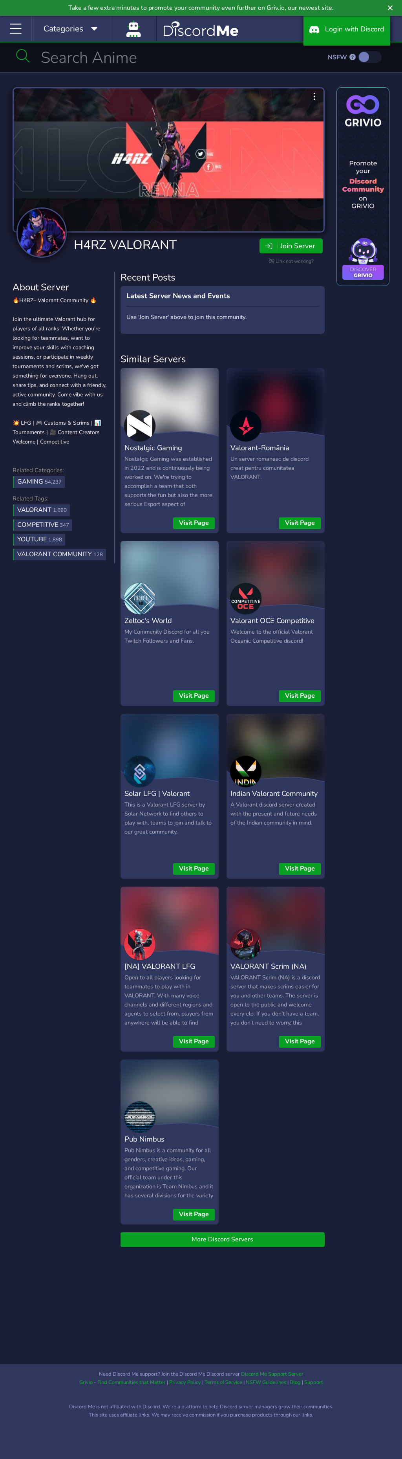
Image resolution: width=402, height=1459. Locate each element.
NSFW (338, 57)
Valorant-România (259, 448)
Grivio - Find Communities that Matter (122, 1382)
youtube (39, 539)
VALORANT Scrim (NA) (268, 966)
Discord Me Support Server (272, 1374)
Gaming (39, 481)
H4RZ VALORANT (125, 244)
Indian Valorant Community (274, 793)
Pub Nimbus (144, 1139)
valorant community (60, 554)
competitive (43, 525)
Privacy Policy (185, 1382)
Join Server (297, 246)
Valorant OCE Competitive (272, 620)
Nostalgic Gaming (153, 448)
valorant (42, 510)
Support (313, 1382)
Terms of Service (223, 1382)
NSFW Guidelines (266, 1382)
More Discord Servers (222, 1239)
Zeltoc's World (148, 620)
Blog (295, 1382)
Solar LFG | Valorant (157, 793)
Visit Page (194, 523)
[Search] (23, 55)
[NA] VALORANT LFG (159, 966)
